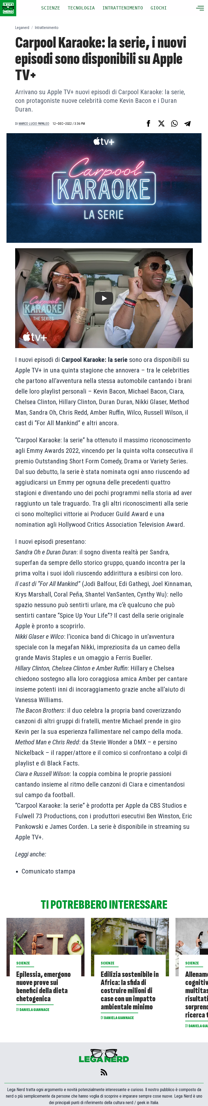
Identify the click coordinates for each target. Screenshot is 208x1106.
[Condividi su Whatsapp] (174, 123)
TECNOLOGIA (81, 8)
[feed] (104, 1072)
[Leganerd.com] (8, 8)
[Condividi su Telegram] (187, 123)
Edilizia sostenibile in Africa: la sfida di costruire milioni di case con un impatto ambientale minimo (130, 990)
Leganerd (22, 27)
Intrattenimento (46, 27)
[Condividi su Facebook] (148, 123)
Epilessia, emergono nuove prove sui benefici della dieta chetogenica (43, 986)
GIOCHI (159, 8)
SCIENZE (50, 8)
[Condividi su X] (161, 123)
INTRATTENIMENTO (122, 8)
